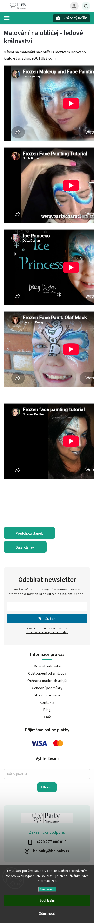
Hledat (47, 787)
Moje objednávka (47, 666)
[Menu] (6, 18)
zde (53, 881)
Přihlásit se (47, 618)
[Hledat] (86, 6)
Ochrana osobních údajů (47, 680)
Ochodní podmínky (47, 688)
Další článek (25, 547)
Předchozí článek (29, 533)
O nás (47, 717)
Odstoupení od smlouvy (47, 673)
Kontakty (47, 702)
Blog (47, 709)
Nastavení (47, 889)
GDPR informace (47, 695)
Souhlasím (47, 900)
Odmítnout (47, 913)
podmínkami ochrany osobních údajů (47, 632)
